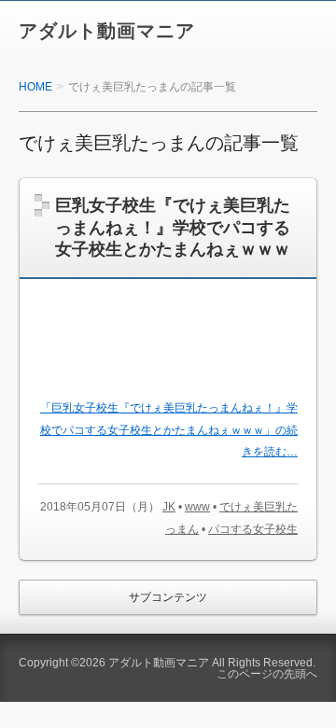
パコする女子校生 (253, 529)
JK (168, 506)
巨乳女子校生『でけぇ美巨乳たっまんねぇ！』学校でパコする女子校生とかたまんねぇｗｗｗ (172, 227)
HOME (35, 86)
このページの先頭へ (267, 673)
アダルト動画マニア (107, 31)
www (197, 506)
